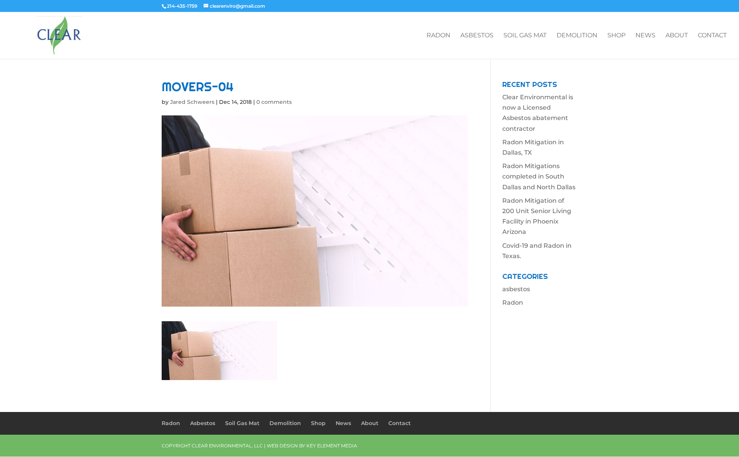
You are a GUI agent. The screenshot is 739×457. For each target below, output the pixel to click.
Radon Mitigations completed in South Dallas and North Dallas (538, 176)
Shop (616, 36)
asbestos (516, 289)
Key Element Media (331, 446)
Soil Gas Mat (525, 36)
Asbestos (476, 36)
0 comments (274, 101)
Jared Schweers (192, 101)
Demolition (577, 36)
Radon (438, 36)
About (676, 36)
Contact (712, 36)
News (645, 36)
